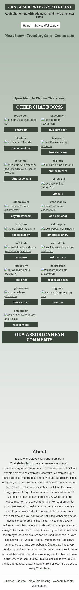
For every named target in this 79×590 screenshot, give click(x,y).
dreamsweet (21, 202)
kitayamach (57, 115)
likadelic (21, 138)
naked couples (11, 477)
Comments (64, 36)
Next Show (14, 36)
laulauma (21, 224)
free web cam (58, 152)
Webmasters (39, 586)
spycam (58, 193)
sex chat (21, 280)
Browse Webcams (45, 25)
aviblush (21, 243)
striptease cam (21, 178)
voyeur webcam (21, 216)
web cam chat (58, 216)
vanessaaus (58, 202)
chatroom (21, 130)
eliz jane (58, 160)
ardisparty (21, 265)
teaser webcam (58, 280)
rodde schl (21, 115)
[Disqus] (39, 393)
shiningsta (58, 224)
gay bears (48, 477)
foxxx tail (21, 160)
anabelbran (57, 265)
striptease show (57, 234)
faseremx (58, 138)
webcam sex (21, 325)
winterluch (58, 243)
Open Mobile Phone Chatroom (39, 98)
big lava (58, 288)
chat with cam (58, 171)
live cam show (21, 148)
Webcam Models (63, 581)
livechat (58, 302)
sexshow (21, 257)
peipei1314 (58, 179)
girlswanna (21, 288)
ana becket (21, 310)
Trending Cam (39, 36)
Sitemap (9, 581)
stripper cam (58, 257)
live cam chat (58, 130)
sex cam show (21, 234)
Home (26, 25)
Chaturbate (31, 463)
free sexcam (21, 302)
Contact (21, 581)
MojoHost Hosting (39, 581)
